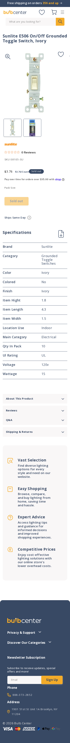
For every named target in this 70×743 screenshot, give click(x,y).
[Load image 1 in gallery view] (12, 128)
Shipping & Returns (19, 431)
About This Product (19, 398)
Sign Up (52, 680)
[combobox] (35, 22)
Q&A (9, 420)
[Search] (60, 22)
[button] (62, 12)
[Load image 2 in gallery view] (32, 128)
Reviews (11, 410)
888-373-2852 (22, 695)
